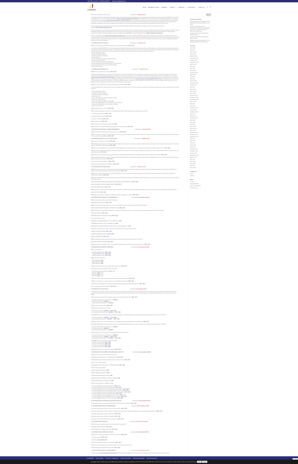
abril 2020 (192, 124)
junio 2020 (192, 120)
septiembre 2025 (194, 62)
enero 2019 (193, 147)
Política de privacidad (138, 458)
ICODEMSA (164, 7)
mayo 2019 (193, 143)
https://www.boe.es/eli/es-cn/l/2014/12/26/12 (118, 20)
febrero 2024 (193, 81)
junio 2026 (192, 48)
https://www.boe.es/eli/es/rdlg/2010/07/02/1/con (148, 79)
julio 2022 (192, 103)
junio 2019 (192, 140)
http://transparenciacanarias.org (103, 27)
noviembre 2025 (194, 58)
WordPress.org (193, 188)
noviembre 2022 (194, 97)
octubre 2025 (193, 60)
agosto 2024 (193, 74)
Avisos (191, 173)
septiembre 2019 (194, 136)
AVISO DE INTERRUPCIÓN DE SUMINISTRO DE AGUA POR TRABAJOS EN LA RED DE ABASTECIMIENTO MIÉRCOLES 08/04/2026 (200, 29)
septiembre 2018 (194, 155)
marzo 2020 (193, 126)
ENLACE (115, 299)
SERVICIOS (181, 7)
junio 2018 (192, 161)
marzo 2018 (193, 167)
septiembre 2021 (194, 112)
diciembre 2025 (194, 56)
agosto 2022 (193, 101)
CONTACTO (201, 7)
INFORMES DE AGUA (153, 7)
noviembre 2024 (194, 72)
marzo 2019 (193, 145)
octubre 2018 (193, 153)
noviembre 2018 (194, 151)
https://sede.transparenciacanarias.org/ (115, 35)
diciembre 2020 (194, 118)
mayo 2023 (193, 89)
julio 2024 (192, 76)
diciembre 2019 (194, 132)
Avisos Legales (99, 458)
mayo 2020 (193, 122)
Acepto (199, 461)
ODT (110, 113)
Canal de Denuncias (151, 458)
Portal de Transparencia (112, 458)
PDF (126, 84)
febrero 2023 (193, 91)
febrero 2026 (193, 52)
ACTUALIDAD (191, 7)
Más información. (192, 462)
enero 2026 (193, 54)
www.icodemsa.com (102, 439)
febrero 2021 (193, 116)
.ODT (133, 45)
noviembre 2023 (194, 83)
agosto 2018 (193, 157)
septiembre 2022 (194, 99)
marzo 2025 (193, 70)
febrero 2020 (193, 128)
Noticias (192, 175)
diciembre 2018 (194, 149)
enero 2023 (193, 93)
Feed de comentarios (195, 185)
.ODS (112, 108)
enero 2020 (193, 130)
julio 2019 (192, 138)
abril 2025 (192, 68)
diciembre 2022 (194, 95)
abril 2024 (192, 79)
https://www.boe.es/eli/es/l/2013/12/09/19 (128, 18)
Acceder (192, 181)
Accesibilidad (90, 458)
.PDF (129, 45)
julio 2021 (192, 114)
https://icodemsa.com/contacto (154, 33)
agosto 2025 (193, 64)
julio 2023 (192, 87)
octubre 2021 (193, 110)
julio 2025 (192, 66)
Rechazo (205, 461)
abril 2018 (192, 165)
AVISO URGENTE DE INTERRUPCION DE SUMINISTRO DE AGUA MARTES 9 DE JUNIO (200, 23)
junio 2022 (192, 105)
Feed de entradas (194, 183)
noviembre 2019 (194, 134)
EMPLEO (172, 7)
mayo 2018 (193, 163)
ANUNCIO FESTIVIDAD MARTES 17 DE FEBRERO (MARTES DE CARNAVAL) (200, 41)
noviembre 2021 (194, 107)
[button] (207, 9)
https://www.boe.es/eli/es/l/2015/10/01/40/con (103, 77)
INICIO (144, 7)
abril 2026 (192, 50)
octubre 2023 (193, 85)
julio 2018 (192, 159)
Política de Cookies (126, 458)
